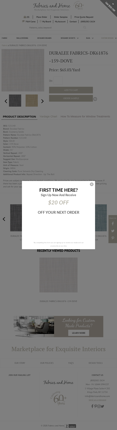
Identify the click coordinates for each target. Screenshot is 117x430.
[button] (92, 184)
